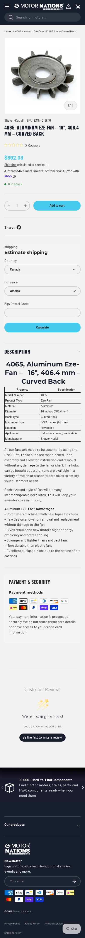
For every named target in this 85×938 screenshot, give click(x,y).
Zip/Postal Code (16, 303)
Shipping (10, 165)
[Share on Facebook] (18, 227)
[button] (78, 6)
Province (11, 282)
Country (10, 260)
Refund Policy (32, 923)
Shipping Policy (13, 932)
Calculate (42, 327)
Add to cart (57, 205)
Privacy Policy (12, 923)
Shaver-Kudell (14, 120)
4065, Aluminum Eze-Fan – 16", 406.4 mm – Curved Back (45, 31)
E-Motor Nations (22, 911)
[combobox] (42, 17)
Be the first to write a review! (42, 737)
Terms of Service (53, 923)
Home (7, 31)
